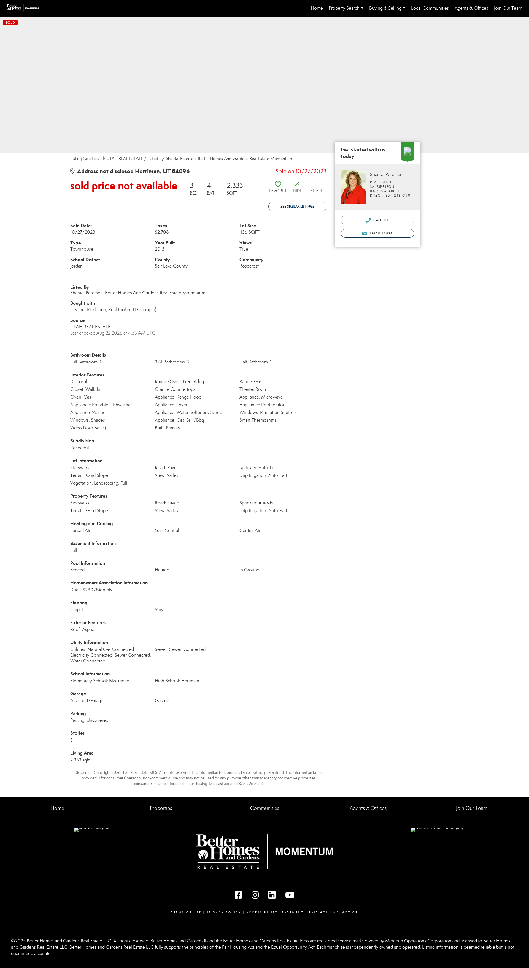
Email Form (380, 233)
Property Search (347, 11)
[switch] (278, 189)
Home (317, 8)
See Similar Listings (297, 206)
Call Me (380, 220)
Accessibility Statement (275, 912)
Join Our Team (508, 8)
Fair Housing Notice (333, 912)
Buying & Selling (388, 11)
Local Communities (430, 8)
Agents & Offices (471, 8)
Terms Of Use (186, 912)
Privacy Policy (224, 912)
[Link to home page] (25, 8)
